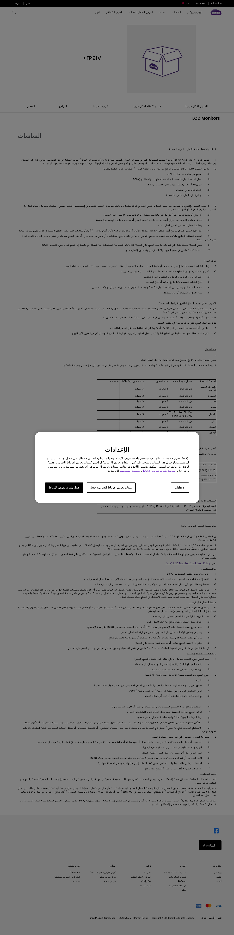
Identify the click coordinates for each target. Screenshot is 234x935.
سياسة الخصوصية (129, 470)
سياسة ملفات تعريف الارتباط (159, 470)
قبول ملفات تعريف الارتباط (64, 488)
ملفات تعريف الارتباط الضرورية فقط (111, 488)
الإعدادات (180, 488)
